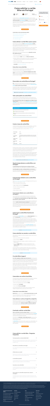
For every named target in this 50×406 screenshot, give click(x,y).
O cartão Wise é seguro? (17, 38)
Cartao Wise (15, 393)
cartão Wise (31, 128)
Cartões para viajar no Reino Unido (29, 392)
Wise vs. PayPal (27, 400)
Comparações (31, 1)
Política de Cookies (38, 398)
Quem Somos (35, 1)
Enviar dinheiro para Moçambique (7, 397)
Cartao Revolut (16, 396)
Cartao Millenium (16, 395)
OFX (14, 399)
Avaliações (24, 1)
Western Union (16, 398)
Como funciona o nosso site (39, 393)
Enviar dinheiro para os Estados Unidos (8, 393)
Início (9, 4)
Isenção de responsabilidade (39, 4)
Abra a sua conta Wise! (25, 326)
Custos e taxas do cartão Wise (18, 37)
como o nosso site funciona (24, 388)
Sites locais (37, 392)
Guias (27, 1)
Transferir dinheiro (19, 1)
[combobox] (43, 16)
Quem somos (37, 390)
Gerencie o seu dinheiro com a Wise (25, 209)
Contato (37, 399)
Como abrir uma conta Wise (22, 64)
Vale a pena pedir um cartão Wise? (19, 35)
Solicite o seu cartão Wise (25, 120)
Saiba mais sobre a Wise (25, 29)
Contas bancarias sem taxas (28, 397)
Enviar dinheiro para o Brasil (7, 394)
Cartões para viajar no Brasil (28, 393)
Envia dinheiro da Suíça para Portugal (8, 401)
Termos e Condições (38, 395)
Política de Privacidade (39, 396)
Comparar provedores (43, 25)
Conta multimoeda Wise (17, 392)
